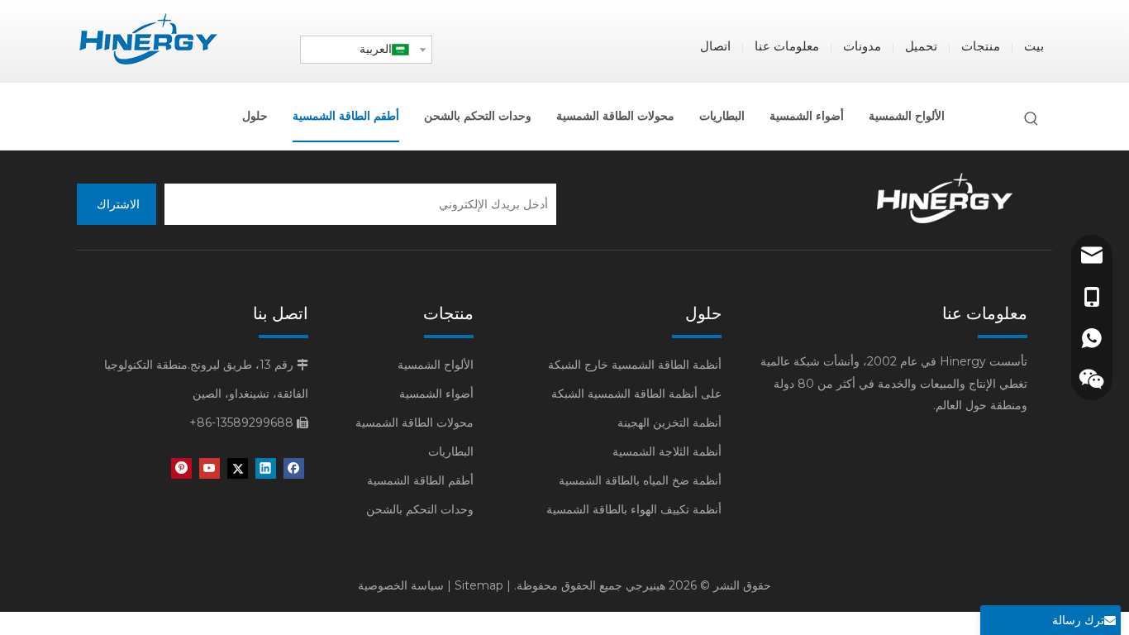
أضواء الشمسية (436, 393)
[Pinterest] (181, 468)
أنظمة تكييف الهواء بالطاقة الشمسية (634, 509)
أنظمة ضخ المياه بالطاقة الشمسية (640, 480)
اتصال (715, 46)
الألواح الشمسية (436, 364)
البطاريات (451, 451)
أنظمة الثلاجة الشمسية (667, 451)
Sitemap (479, 585)
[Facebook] (293, 468)
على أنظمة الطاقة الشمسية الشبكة (636, 393)
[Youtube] (209, 468)
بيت (1034, 46)
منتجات (980, 46)
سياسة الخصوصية (401, 585)
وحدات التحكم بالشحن (420, 509)
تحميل (921, 46)
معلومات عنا (787, 46)
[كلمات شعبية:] (1031, 119)
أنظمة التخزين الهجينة (669, 422)
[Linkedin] (265, 468)
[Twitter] (237, 468)
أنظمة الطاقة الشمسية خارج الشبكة (635, 364)
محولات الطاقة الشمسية (414, 422)
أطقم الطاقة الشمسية (420, 480)
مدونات (862, 46)
